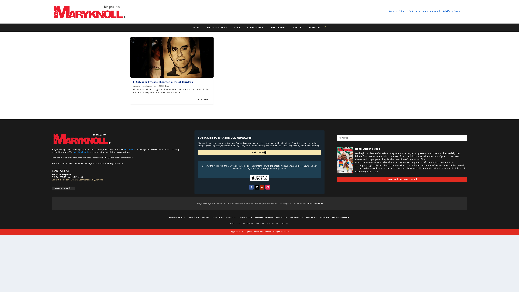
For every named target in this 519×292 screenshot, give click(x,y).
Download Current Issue (400, 179)
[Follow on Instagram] (267, 187)
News (237, 27)
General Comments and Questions (87, 179)
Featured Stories (217, 27)
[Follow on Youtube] (262, 187)
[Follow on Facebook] (251, 187)
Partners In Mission (264, 217)
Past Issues (414, 11)
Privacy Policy (61, 188)
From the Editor (397, 11)
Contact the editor (60, 179)
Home (196, 27)
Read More (203, 99)
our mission (129, 149)
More (296, 27)
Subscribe (314, 27)
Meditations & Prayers (199, 217)
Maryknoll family (81, 152)
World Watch (246, 217)
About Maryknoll (431, 11)
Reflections (254, 27)
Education (324, 217)
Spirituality (281, 217)
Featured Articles (177, 217)
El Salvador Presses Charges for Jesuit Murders (163, 82)
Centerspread (296, 217)
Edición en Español (452, 11)
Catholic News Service (143, 86)
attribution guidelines (313, 203)
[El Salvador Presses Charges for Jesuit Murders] (172, 57)
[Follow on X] (257, 187)
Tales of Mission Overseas (224, 217)
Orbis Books (278, 27)
